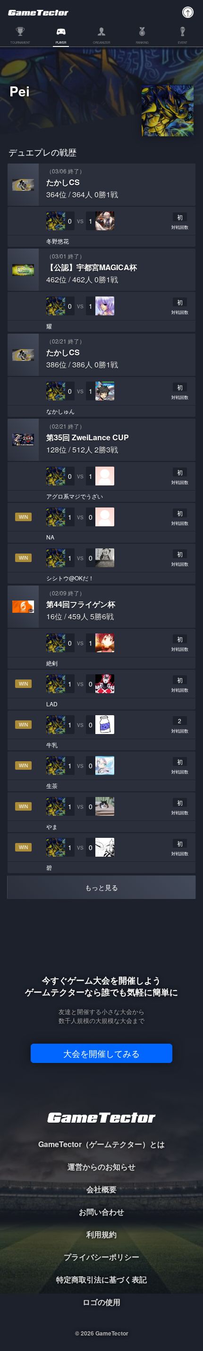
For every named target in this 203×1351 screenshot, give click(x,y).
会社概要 (101, 1189)
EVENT (182, 43)
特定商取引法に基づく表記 (101, 1279)
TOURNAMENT (20, 43)
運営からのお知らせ (101, 1166)
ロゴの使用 (101, 1301)
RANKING (142, 43)
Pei (19, 93)
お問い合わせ (101, 1211)
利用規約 (101, 1234)
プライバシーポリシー (101, 1256)
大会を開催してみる (101, 1053)
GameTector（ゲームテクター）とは (101, 1144)
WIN (23, 517)
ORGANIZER (101, 43)
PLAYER (61, 43)
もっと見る (101, 887)
